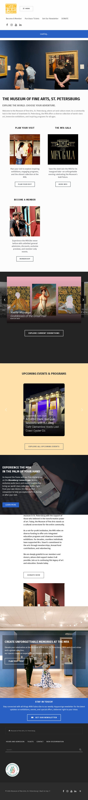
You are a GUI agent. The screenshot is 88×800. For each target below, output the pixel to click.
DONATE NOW (33, 575)
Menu (27, 8)
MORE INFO (63, 184)
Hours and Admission (15, 741)
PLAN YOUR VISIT (25, 184)
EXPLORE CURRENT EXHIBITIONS (44, 333)
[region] (44, 300)
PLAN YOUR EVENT (16, 661)
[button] (44, 300)
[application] (44, 65)
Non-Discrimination (55, 741)
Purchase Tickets (32, 19)
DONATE (64, 19)
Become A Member (14, 19)
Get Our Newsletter (50, 19)
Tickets (30, 741)
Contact (40, 741)
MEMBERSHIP (25, 259)
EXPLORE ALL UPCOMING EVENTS (44, 446)
